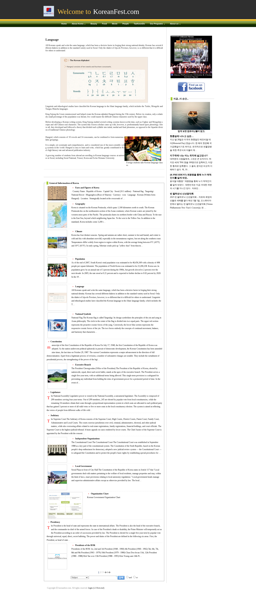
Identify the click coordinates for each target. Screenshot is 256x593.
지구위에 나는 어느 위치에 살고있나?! (189, 155)
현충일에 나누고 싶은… (182, 136)
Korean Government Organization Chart (103, 497)
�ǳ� (107, 572)
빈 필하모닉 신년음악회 (182, 193)
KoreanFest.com (116, 12)
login (90, 588)
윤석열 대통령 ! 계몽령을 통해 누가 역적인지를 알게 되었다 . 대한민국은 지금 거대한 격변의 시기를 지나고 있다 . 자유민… (191, 185)
